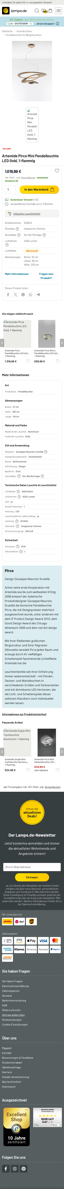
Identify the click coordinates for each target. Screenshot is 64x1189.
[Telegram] (38, 295)
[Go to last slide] (2, 343)
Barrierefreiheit (11, 1081)
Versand (7, 995)
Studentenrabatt (12, 1062)
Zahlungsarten (11, 990)
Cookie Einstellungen (15, 1024)
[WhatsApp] (30, 295)
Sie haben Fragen (12, 981)
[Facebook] (8, 295)
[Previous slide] (26, 125)
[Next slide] (39, 125)
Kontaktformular (12, 898)
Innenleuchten (24, 31)
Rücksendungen (12, 1019)
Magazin (7, 1048)
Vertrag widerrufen (13, 1014)
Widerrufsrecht (11, 1010)
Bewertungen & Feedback (17, 1057)
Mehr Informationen (17, 273)
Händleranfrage (11, 1067)
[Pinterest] (23, 295)
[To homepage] (14, 10)
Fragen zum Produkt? (46, 276)
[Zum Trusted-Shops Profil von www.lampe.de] (32, 1127)
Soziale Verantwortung (15, 1076)
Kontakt (7, 1052)
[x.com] (15, 295)
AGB (4, 1005)
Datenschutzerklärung (33, 904)
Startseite (7, 31)
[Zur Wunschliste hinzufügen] (57, 171)
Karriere (7, 1072)
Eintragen (32, 877)
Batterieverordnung (14, 1000)
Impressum (9, 1086)
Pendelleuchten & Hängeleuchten (23, 35)
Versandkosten (28, 177)
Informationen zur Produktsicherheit (24, 714)
